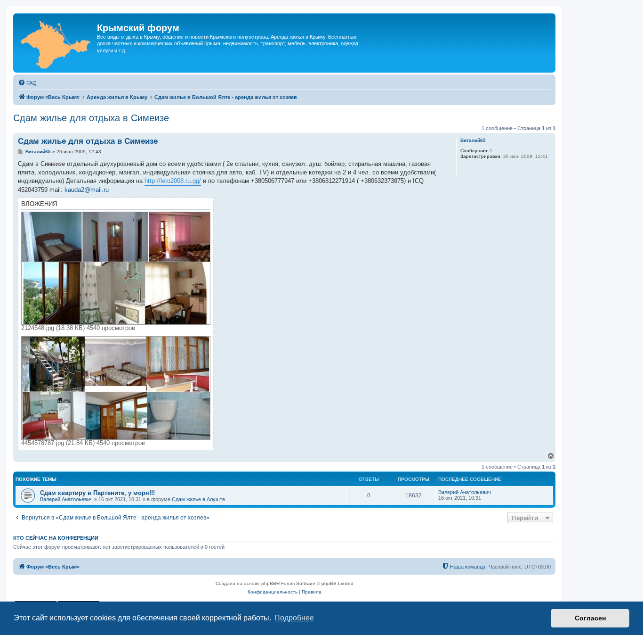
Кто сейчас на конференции (55, 538)
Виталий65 (473, 140)
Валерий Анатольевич (66, 499)
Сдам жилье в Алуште (198, 499)
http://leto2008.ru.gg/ (173, 180)
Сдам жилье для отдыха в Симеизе (91, 118)
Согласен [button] (590, 618)
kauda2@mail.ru (86, 189)
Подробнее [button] (294, 618)
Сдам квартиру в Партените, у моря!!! (97, 492)
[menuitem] (27, 83)
